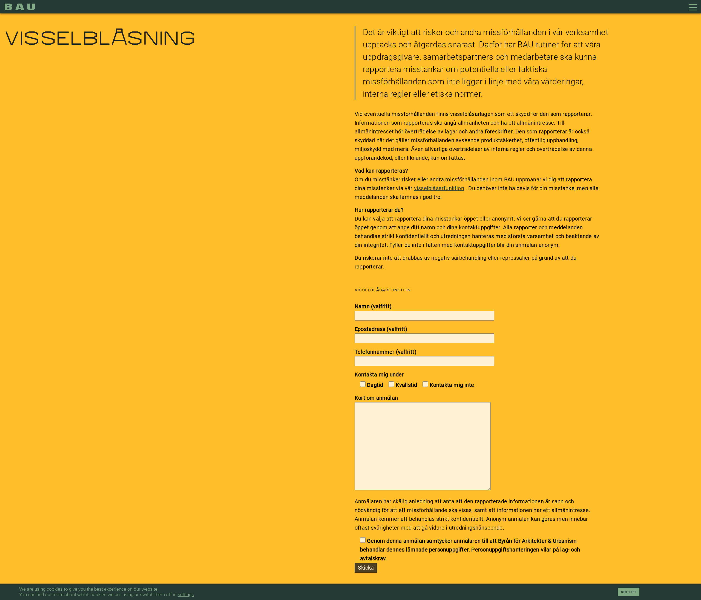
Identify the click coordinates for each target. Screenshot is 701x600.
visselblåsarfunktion (439, 188)
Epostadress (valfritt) (381, 329)
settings (186, 594)
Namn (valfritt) (373, 306)
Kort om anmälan (376, 398)
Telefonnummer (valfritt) (385, 351)
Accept (628, 592)
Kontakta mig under (379, 374)
